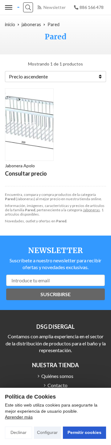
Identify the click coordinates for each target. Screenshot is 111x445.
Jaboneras (91, 210)
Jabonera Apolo (20, 165)
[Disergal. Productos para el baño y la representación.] (18, 7)
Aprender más (19, 417)
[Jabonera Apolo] (29, 125)
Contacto (57, 385)
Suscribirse (55, 294)
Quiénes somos (57, 376)
